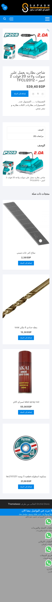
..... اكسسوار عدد (27, 101)
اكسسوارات (39, 105)
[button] (48, 30)
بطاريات (29, 105)
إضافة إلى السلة (20, 93)
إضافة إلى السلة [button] (26, 263)
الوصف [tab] (40, 130)
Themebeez (14, 504)
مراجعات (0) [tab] (38, 136)
